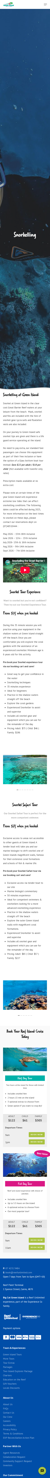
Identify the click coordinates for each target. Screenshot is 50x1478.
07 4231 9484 (12, 1268)
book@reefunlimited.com (19, 1272)
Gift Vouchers (10, 1383)
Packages (7, 1367)
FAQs (5, 1408)
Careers (7, 1421)
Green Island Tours (12, 1354)
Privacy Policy (10, 1429)
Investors (7, 1465)
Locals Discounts (11, 1387)
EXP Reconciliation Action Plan (18, 1437)
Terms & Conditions (13, 1433)
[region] (25, 769)
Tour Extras (9, 1362)
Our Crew (7, 1416)
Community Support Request (17, 1461)
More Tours (8, 1358)
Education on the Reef (14, 1379)
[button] (45, 4)
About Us (7, 1404)
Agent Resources (11, 1452)
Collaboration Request (14, 1457)
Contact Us (8, 1412)
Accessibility (9, 1425)
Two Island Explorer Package (17, 1371)
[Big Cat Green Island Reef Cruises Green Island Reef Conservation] (25, 769)
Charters (7, 1375)
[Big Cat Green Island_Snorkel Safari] (25, 995)
